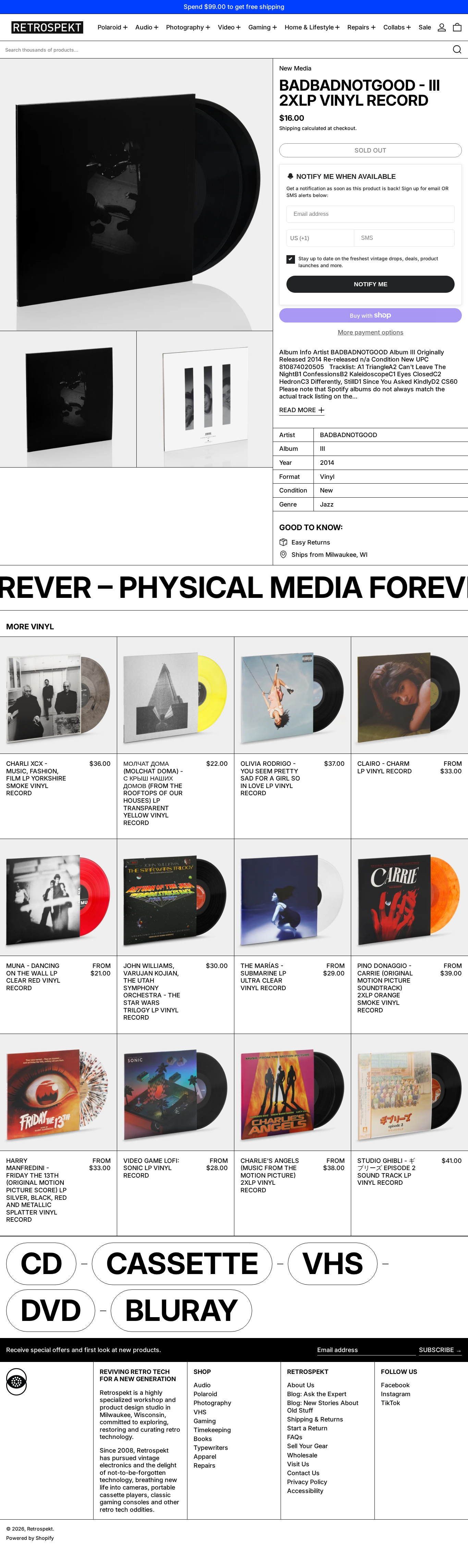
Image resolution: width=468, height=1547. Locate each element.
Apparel (205, 1456)
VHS (200, 1412)
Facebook (395, 1385)
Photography (212, 1402)
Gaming (205, 1421)
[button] (457, 27)
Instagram (395, 1394)
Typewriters (211, 1447)
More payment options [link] (371, 332)
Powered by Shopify (30, 1538)
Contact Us (303, 1473)
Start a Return (307, 1428)
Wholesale (302, 1455)
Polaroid (205, 1394)
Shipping (289, 128)
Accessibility (305, 1490)
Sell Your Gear (307, 1446)
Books (203, 1438)
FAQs (295, 1437)
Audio (202, 1385)
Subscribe (436, 1349)
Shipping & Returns (315, 1419)
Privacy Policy (307, 1481)
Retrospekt (40, 1529)
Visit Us (298, 1464)
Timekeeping (212, 1429)
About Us (301, 1385)
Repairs (204, 1465)
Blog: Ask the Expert (316, 1394)
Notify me (370, 284)
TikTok (390, 1402)
